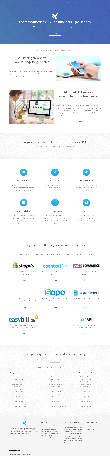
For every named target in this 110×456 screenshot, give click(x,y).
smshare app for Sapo (46, 437)
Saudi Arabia (60, 404)
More (24, 280)
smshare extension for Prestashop (49, 433)
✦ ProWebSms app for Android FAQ (72, 436)
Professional (15, 2)
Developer (89, 426)
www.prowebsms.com (68, 50)
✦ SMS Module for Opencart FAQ (72, 435)
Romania (21, 379)
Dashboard (95, 2)
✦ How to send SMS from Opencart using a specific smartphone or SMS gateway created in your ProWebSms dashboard (74, 427)
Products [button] (32, 2)
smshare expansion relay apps (48, 427)
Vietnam (59, 409)
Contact (79, 2)
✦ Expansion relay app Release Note (73, 438)
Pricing (66, 2)
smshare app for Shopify (47, 435)
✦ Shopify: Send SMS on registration (73, 431)
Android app (24, 74)
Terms (88, 427)
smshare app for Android (47, 426)
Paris (34, 454)
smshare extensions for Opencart (49, 431)
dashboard (22, 76)
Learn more (78, 121)
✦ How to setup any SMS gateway (72, 433)
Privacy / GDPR (90, 429)
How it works (50, 2)
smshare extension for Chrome (48, 429)
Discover (55, 34)
